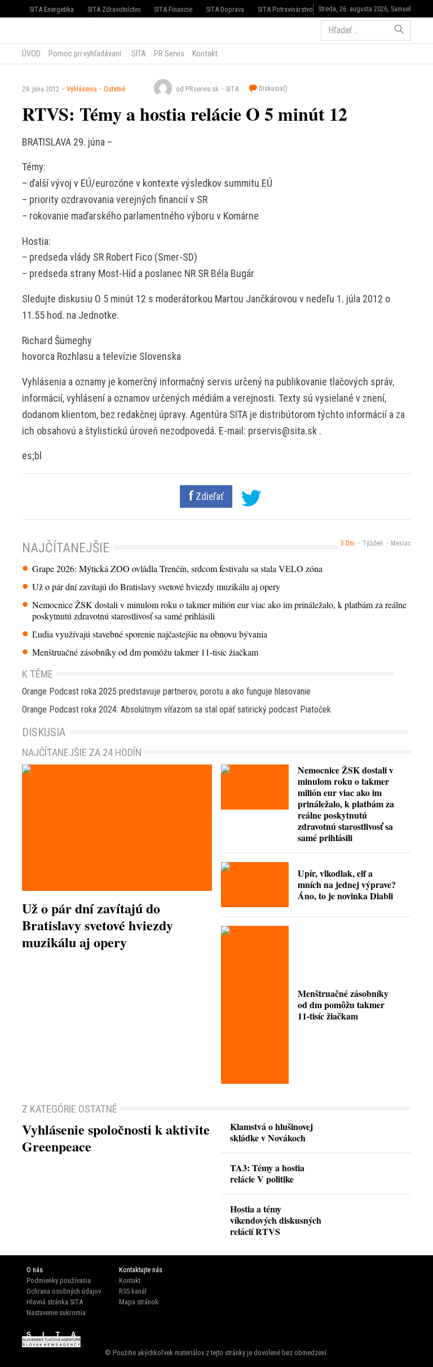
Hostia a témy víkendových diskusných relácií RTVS (275, 1220)
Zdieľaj (56, 29)
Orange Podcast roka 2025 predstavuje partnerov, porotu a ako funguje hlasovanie (166, 691)
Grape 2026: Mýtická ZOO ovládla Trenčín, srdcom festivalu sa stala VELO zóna (177, 568)
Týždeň (373, 543)
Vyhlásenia (82, 89)
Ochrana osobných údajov (63, 1291)
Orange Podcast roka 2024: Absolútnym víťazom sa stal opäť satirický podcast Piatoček (176, 709)
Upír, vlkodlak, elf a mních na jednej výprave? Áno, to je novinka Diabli (347, 884)
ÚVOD (31, 53)
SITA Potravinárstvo (285, 9)
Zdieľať (208, 496)
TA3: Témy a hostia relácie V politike (267, 1173)
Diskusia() (272, 88)
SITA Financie (173, 9)
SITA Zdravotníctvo (114, 9)
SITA (138, 53)
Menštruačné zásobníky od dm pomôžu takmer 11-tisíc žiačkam (145, 652)
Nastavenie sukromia (56, 1312)
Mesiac (401, 543)
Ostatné (114, 89)
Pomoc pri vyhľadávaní (84, 53)
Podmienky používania (58, 1280)
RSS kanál (133, 1291)
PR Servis (169, 53)
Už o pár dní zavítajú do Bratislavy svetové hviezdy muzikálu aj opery (156, 586)
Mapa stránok (138, 1302)
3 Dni (348, 543)
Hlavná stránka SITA (54, 1302)
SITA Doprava (225, 9)
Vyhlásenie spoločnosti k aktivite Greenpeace (116, 1137)
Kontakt (205, 53)
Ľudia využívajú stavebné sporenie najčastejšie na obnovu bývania (149, 634)
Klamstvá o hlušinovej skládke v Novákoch (271, 1132)
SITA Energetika (51, 9)
